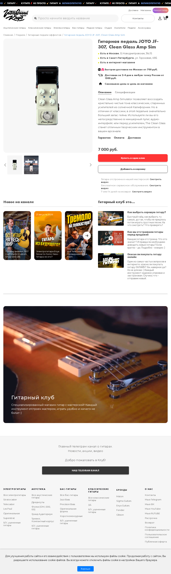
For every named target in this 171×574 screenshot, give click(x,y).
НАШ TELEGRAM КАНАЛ (85, 470)
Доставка (133, 10)
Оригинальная (11, 513)
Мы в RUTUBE (152, 513)
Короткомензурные (71, 516)
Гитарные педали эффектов (44, 35)
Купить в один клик (133, 158)
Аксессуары (144, 28)
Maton (119, 496)
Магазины (146, 10)
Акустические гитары (14, 28)
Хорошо (85, 568)
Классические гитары (39, 28)
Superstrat (9, 518)
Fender (120, 510)
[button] (5, 165)
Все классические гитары (98, 499)
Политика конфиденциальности (157, 528)
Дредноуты (38, 502)
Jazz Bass (65, 499)
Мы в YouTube (153, 508)
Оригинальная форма (68, 510)
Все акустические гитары (42, 496)
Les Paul (7, 508)
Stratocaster (10, 499)
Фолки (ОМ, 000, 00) (41, 508)
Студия (108, 28)
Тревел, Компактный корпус (43, 520)
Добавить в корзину (132, 169)
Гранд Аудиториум (42, 514)
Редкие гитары (94, 28)
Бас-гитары (78, 28)
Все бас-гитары (69, 495)
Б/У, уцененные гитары (12, 524)
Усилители (119, 28)
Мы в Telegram (153, 499)
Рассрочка (151, 518)
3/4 (89, 505)
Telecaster (9, 504)
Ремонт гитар (160, 10)
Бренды (121, 489)
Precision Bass (67, 504)
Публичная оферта (156, 541)
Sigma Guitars (123, 501)
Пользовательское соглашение (156, 535)
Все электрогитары (14, 495)
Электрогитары (61, 28)
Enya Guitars (122, 505)
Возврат (149, 522)
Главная (8, 35)
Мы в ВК (149, 504)
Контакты (150, 495)
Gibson (120, 514)
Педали (132, 28)
